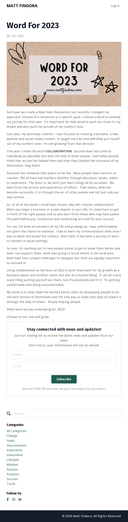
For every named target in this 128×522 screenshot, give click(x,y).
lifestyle (13, 460)
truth (11, 484)
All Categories (16, 431)
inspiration (14, 450)
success (12, 479)
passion (12, 469)
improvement (16, 445)
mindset (12, 465)
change (12, 436)
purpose (13, 474)
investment (15, 455)
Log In (115, 6)
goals (11, 441)
